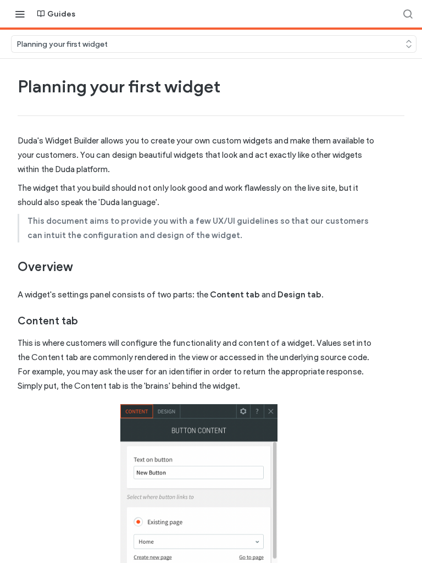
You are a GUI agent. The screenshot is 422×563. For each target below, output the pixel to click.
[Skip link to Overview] (10, 266)
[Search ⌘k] (408, 14)
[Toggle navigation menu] (20, 14)
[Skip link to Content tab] (10, 321)
